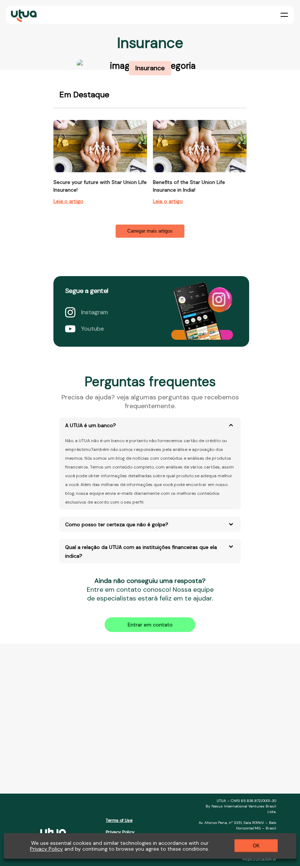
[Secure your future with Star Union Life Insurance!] (100, 146)
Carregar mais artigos (150, 231)
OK (256, 845)
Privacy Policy (120, 832)
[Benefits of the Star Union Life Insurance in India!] (200, 146)
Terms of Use (119, 820)
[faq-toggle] (230, 424)
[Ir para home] (24, 20)
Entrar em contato (150, 624)
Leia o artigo (68, 201)
